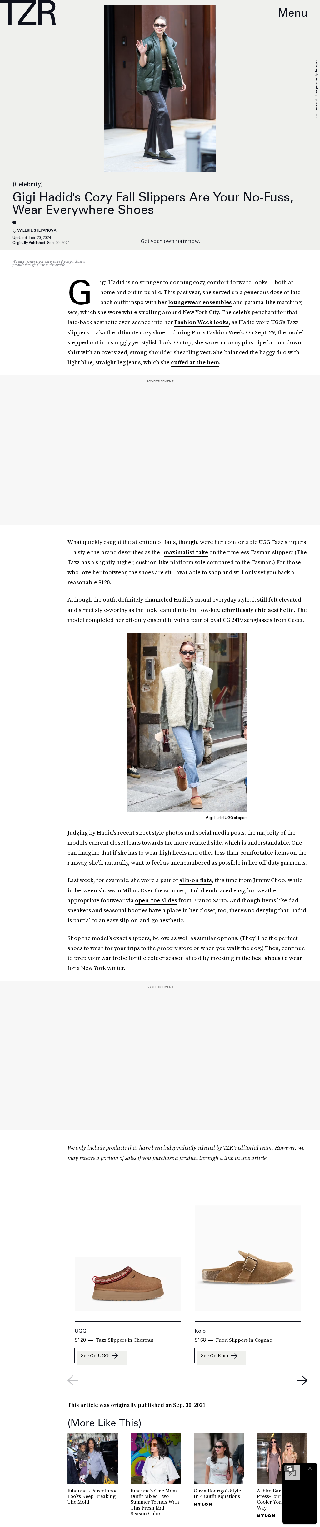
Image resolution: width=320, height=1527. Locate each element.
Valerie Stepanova (36, 230)
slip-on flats (195, 880)
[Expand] (289, 1468)
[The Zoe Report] (28, 12)
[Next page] (302, 1380)
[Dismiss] (310, 1468)
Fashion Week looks (201, 322)
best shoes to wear (277, 958)
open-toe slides (156, 900)
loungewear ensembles (200, 302)
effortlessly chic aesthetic (258, 610)
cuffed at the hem (195, 362)
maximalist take (186, 552)
